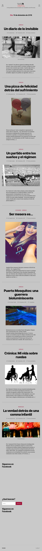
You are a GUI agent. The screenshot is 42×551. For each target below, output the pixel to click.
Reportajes (21, 406)
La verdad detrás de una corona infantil (21, 412)
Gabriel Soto (12, 32)
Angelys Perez (12, 218)
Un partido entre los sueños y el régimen (21, 155)
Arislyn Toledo (13, 302)
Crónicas (21, 24)
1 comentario (31, 302)
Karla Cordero (12, 161)
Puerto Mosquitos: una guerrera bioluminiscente (21, 294)
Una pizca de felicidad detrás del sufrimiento (21, 88)
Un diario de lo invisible (21, 29)
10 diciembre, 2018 (21, 32)
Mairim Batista (12, 361)
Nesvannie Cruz (12, 94)
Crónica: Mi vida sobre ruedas (21, 355)
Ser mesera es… (21, 214)
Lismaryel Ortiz (12, 418)
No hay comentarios (31, 32)
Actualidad (18, 210)
